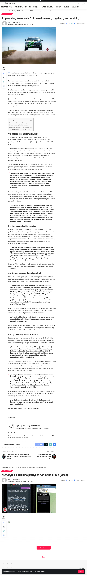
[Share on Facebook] (66, 23)
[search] (75, 3)
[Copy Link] (72, 23)
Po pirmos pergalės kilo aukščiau (19, 125)
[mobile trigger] (3, 3)
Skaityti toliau (43, 548)
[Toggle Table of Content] (30, 120)
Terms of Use (27, 435)
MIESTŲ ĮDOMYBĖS (7, 14)
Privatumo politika (27, 571)
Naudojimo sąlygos (40, 571)
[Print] (74, 23)
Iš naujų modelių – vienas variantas (20, 129)
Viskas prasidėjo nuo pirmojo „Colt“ (19, 123)
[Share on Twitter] (69, 23)
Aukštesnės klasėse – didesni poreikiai (21, 127)
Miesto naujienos (33, 408)
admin (9, 22)
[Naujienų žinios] (10, 3)
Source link (11, 417)
